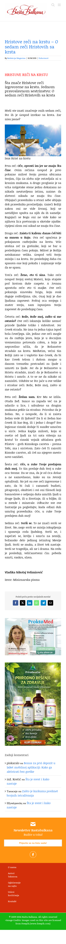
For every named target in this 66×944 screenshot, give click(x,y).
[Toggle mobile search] (53, 5)
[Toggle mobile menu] (59, 5)
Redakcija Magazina (16, 58)
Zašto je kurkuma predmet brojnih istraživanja (32, 793)
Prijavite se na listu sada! (33, 843)
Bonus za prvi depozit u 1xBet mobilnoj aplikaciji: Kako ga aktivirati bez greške (31, 767)
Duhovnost (43, 58)
